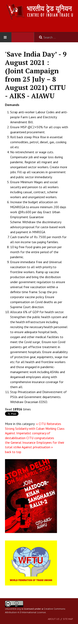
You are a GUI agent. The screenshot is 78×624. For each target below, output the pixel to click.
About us (53, 618)
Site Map (68, 618)
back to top (13, 452)
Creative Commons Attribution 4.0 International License (35, 610)
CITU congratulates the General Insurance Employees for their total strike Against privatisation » (34, 442)
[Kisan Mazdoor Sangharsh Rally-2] (31, 496)
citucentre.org (13, 608)
